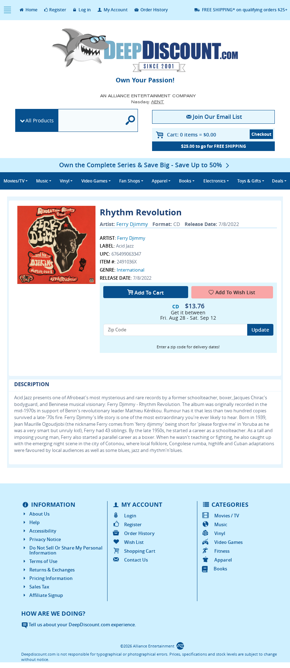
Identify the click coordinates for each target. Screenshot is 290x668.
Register (57, 10)
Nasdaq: (147, 101)
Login (130, 515)
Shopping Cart (139, 551)
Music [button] (42, 181)
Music (220, 524)
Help (34, 522)
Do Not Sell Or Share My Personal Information (66, 550)
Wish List (134, 542)
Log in (84, 10)
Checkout (261, 134)
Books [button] (185, 181)
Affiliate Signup (46, 595)
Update (260, 329)
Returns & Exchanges (52, 569)
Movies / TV (226, 515)
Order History (153, 10)
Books (220, 568)
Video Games (228, 542)
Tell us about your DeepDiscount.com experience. (82, 624)
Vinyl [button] (64, 181)
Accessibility (42, 530)
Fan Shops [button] (129, 181)
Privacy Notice (45, 539)
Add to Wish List (235, 292)
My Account (115, 10)
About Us (39, 513)
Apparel (223, 560)
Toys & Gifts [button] (249, 181)
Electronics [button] (214, 181)
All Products (39, 120)
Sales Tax (39, 586)
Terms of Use (43, 561)
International (130, 270)
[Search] (130, 120)
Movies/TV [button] (14, 181)
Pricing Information (50, 578)
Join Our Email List (217, 117)
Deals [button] (277, 181)
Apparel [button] (159, 181)
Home (30, 10)
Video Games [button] (94, 181)
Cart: (191, 134)
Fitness (221, 551)
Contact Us (136, 560)
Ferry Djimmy (132, 224)
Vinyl (219, 533)
